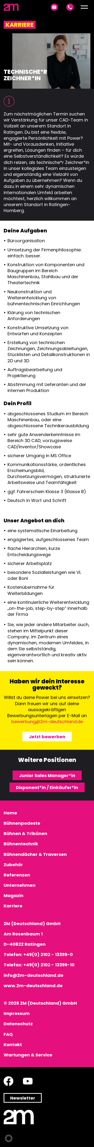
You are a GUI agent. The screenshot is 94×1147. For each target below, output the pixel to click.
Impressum (17, 1013)
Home (10, 813)
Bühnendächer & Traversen (35, 854)
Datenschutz (18, 1024)
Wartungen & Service (28, 1055)
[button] (84, 7)
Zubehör (13, 865)
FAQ (8, 1034)
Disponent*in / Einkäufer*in (47, 787)
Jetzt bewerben (47, 737)
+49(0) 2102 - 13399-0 (48, 954)
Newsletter (22, 1098)
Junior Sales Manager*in (47, 775)
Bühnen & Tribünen (25, 833)
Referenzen (17, 875)
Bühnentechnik (21, 844)
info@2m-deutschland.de (33, 975)
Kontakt (13, 1045)
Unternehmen (19, 885)
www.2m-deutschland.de (33, 986)
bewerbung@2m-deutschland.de (47, 722)
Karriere (13, 906)
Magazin (13, 896)
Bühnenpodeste (22, 823)
